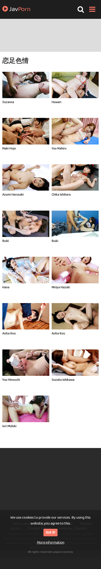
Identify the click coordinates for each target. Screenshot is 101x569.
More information (50, 542)
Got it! (50, 532)
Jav (19, 9)
